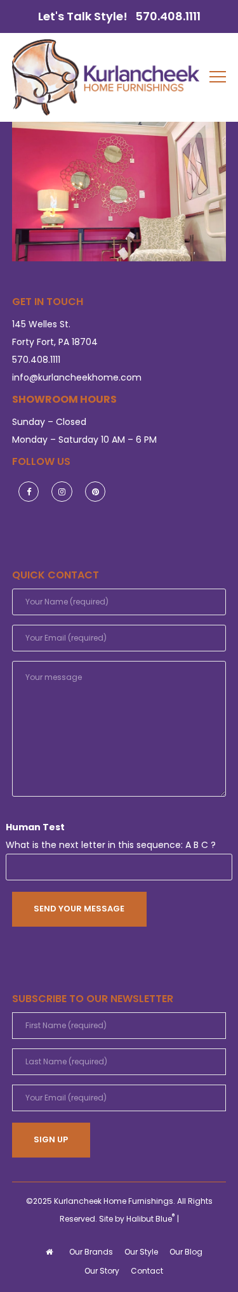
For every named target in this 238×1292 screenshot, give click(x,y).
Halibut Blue (150, 1218)
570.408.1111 (168, 16)
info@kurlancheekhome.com (77, 377)
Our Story (101, 1270)
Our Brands (91, 1251)
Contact (147, 1270)
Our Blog (185, 1251)
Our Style (141, 1251)
